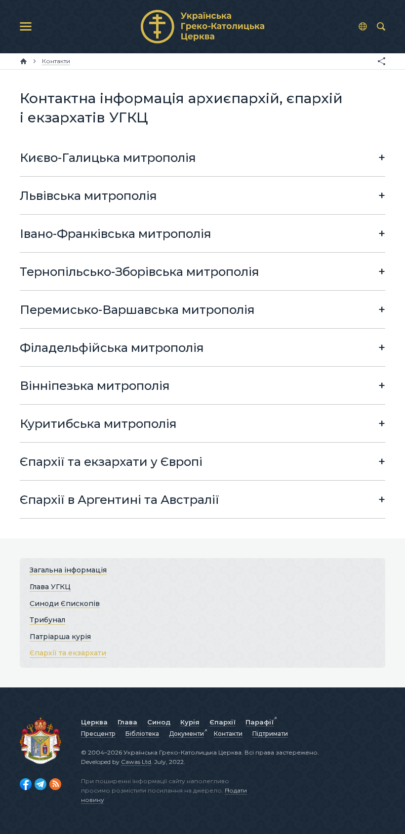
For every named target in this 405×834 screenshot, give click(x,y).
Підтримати (270, 733)
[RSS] (55, 784)
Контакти (228, 733)
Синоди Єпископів (65, 603)
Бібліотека (142, 733)
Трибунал (47, 619)
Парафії (259, 722)
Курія (190, 722)
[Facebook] (26, 784)
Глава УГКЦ (50, 586)
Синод (158, 722)
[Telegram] (40, 784)
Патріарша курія (60, 636)
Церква (94, 722)
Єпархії (222, 722)
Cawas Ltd (136, 761)
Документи (186, 733)
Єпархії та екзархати (68, 652)
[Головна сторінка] (23, 61)
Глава (127, 722)
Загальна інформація (68, 570)
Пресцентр (98, 733)
